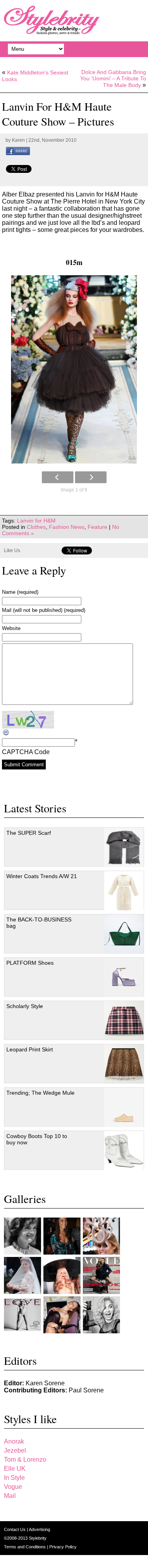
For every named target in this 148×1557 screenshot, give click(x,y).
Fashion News (66, 527)
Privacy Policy (63, 1546)
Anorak (14, 1441)
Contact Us (15, 1529)
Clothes (36, 527)
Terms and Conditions (25, 1546)
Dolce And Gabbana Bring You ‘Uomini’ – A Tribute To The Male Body (113, 78)
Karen (18, 140)
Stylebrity (38, 1538)
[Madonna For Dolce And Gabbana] (101, 1314)
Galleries (25, 1198)
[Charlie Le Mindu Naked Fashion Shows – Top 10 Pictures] (62, 1275)
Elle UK (15, 1468)
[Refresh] (6, 732)
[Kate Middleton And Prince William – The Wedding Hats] (101, 1236)
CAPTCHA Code (26, 752)
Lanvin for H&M (36, 520)
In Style (14, 1477)
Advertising (39, 1529)
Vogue (13, 1486)
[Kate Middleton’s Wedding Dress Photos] (22, 1275)
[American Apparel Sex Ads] (62, 1314)
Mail (10, 1495)
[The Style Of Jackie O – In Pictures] (22, 1236)
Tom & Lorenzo (25, 1459)
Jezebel (15, 1450)
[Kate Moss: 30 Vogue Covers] (101, 1275)
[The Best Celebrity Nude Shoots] (22, 1314)
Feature (97, 527)
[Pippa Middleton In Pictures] (62, 1236)
